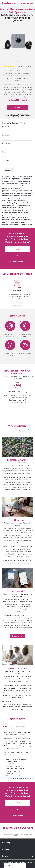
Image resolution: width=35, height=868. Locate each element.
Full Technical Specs (18, 727)
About (4, 727)
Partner (5, 856)
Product (5, 849)
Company (6, 843)
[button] (4, 305)
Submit (8, 170)
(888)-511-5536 (24, 3)
